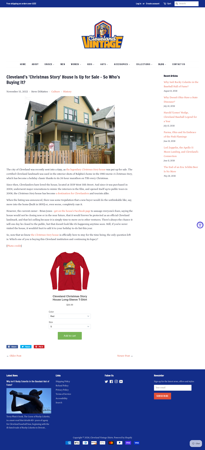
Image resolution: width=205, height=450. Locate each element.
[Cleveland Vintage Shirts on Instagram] (116, 382)
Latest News (12, 375)
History (67, 91)
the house (45, 234)
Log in (138, 3)
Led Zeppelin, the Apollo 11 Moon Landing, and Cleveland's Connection (181, 152)
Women (75, 64)
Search (59, 402)
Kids (90, 64)
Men (62, 64)
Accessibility (61, 398)
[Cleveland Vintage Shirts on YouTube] (121, 382)
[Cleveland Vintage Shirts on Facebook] (111, 382)
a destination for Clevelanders (72, 193)
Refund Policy (62, 386)
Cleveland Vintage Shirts (101, 437)
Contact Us (178, 64)
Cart (169, 3)
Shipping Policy (63, 381)
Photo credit (14, 245)
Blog (161, 64)
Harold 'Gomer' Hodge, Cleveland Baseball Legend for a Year (180, 117)
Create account (152, 3)
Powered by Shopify (123, 437)
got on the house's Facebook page (72, 211)
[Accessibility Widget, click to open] (200, 225)
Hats (103, 64)
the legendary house (86, 169)
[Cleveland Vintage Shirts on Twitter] (106, 382)
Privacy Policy (62, 390)
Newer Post (123, 355)
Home (23, 64)
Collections (143, 64)
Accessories (121, 64)
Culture (55, 91)
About (35, 64)
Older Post (15, 355)
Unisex (49, 64)
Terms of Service (63, 394)
